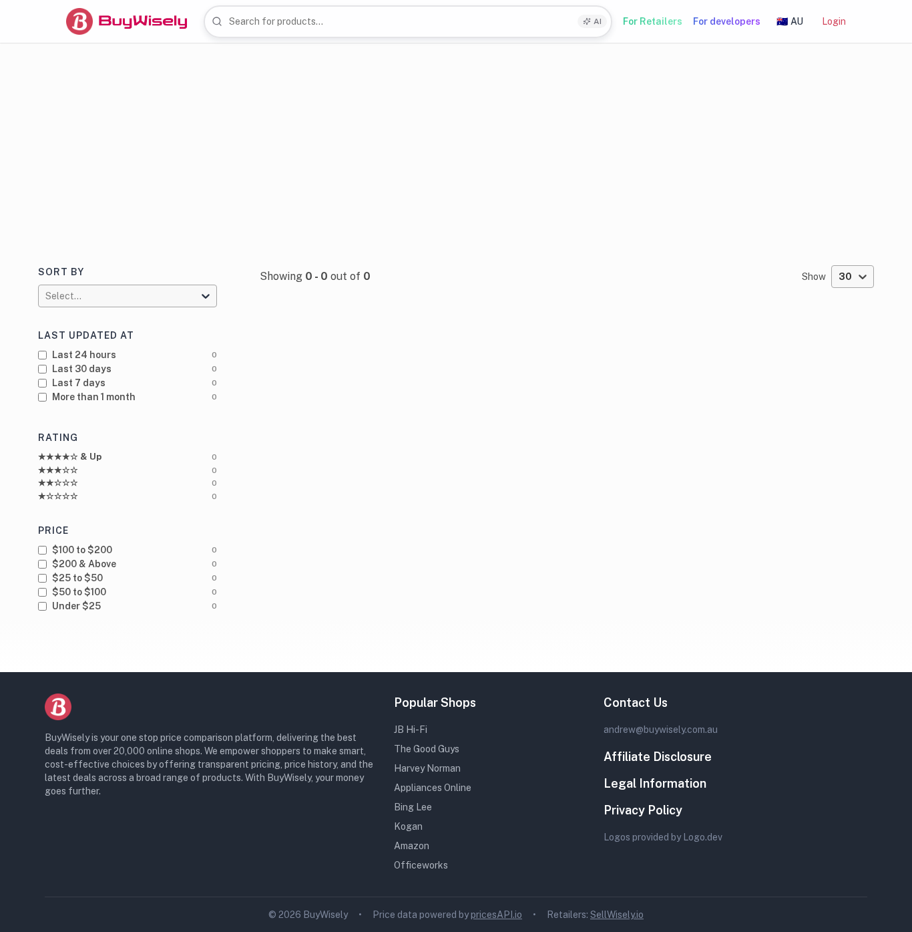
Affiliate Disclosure (658, 757)
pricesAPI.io (496, 914)
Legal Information (655, 783)
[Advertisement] (456, 143)
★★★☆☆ (58, 470)
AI (598, 21)
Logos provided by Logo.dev (663, 837)
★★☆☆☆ (58, 483)
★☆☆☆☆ (58, 496)
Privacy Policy (643, 810)
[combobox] (408, 21)
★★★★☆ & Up (69, 457)
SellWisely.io (617, 914)
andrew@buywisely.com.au (661, 729)
